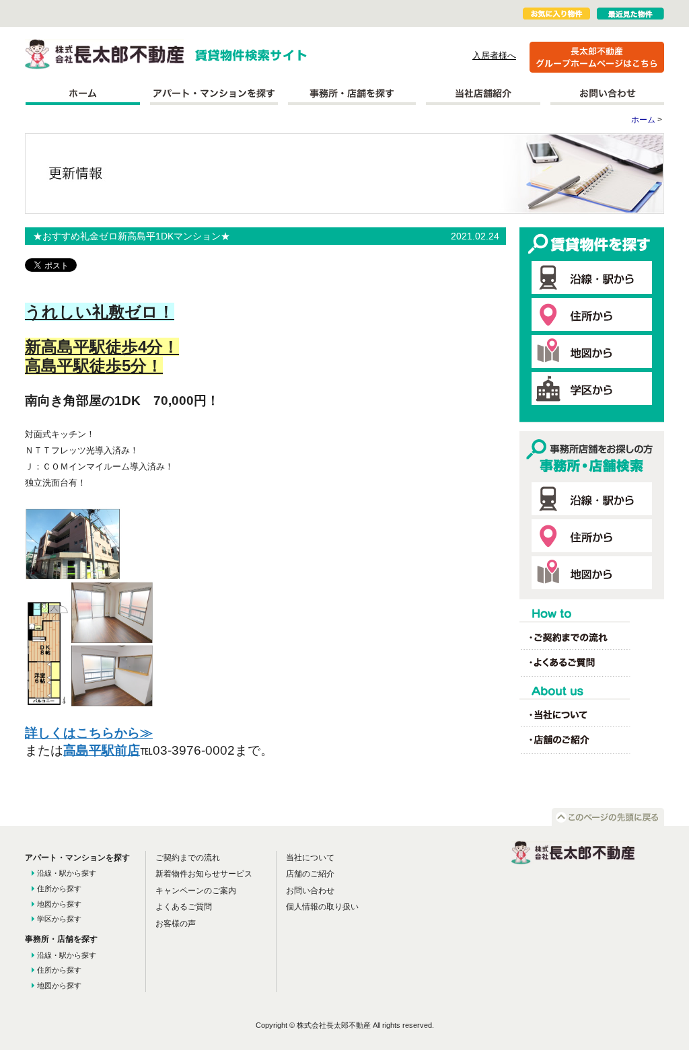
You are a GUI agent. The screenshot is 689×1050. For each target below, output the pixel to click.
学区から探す (59, 919)
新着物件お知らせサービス (203, 873)
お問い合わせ (607, 93)
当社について (310, 857)
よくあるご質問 (183, 906)
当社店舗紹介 (483, 93)
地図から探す (59, 904)
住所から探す (59, 889)
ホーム (82, 93)
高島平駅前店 (101, 750)
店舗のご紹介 (310, 873)
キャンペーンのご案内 (195, 890)
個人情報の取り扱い (322, 906)
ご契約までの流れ (187, 857)
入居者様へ (494, 55)
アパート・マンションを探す (214, 93)
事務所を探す (352, 93)
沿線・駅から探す (66, 873)
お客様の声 (175, 923)
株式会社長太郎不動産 (104, 54)
